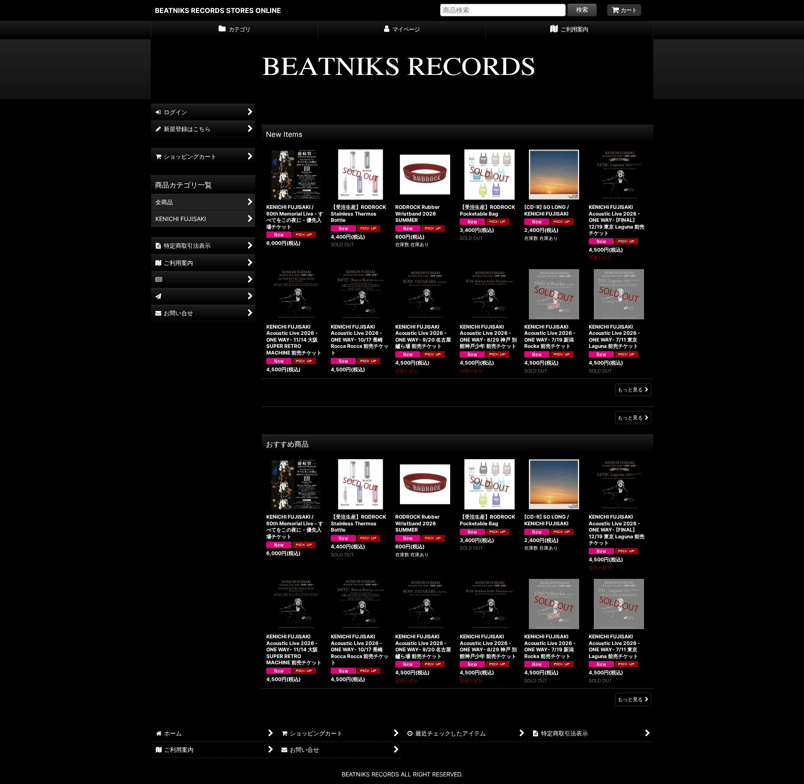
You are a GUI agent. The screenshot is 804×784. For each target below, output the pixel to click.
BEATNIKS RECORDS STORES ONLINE (218, 10)
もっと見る (630, 389)
